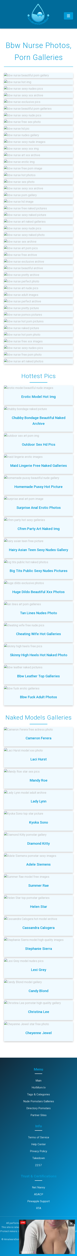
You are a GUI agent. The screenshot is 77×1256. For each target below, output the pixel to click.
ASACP (38, 1194)
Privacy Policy (38, 1151)
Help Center (38, 1144)
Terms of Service (38, 1137)
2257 (38, 1165)
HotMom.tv (39, 1087)
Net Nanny (38, 1187)
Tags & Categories (38, 1094)
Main (38, 1080)
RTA (38, 1208)
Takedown (38, 1158)
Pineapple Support (38, 1201)
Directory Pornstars (38, 1108)
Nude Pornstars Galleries (38, 1101)
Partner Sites (38, 1115)
